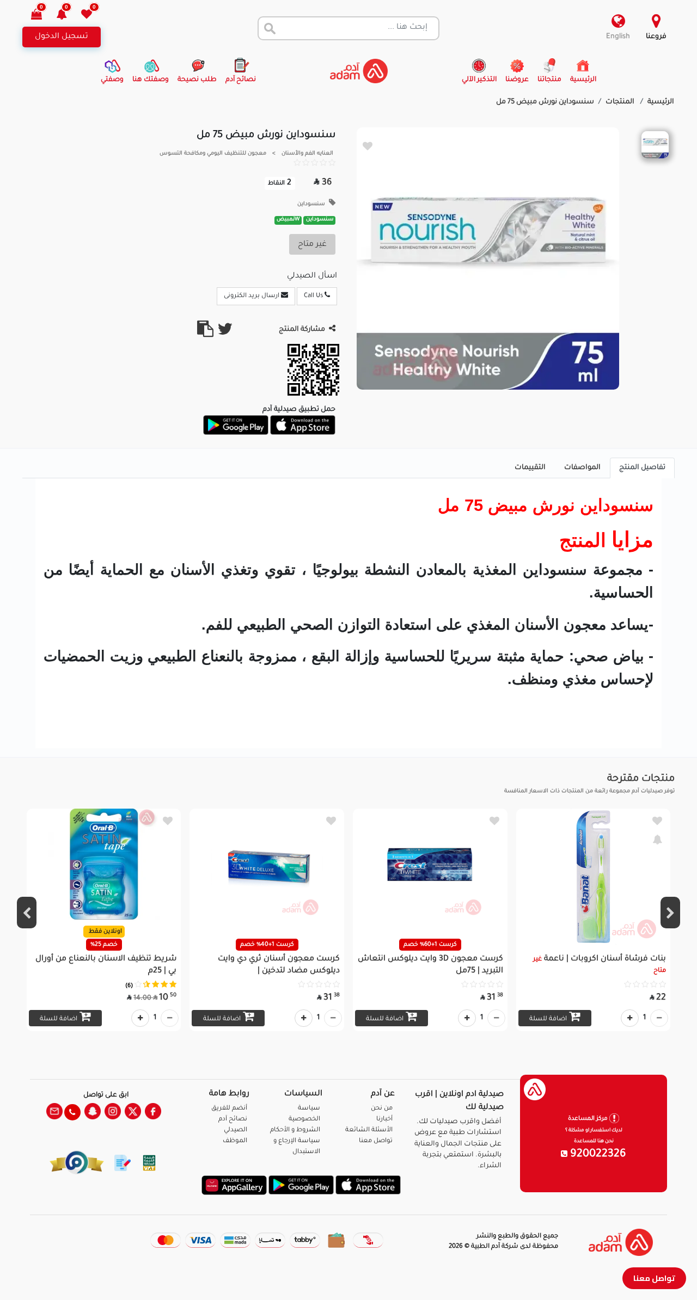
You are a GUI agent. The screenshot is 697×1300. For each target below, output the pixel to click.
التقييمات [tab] (530, 468)
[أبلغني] (657, 839)
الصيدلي (235, 1130)
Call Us (314, 296)
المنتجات (621, 102)
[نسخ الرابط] (205, 333)
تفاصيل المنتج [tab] (642, 468)
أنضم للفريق (229, 1108)
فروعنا (656, 37)
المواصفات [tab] (582, 468)
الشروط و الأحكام (295, 1130)
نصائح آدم (232, 1119)
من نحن (382, 1108)
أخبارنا (384, 1119)
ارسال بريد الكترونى (252, 296)
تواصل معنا (654, 1278)
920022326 (596, 1155)
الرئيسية (660, 102)
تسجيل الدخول (61, 37)
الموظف (235, 1141)
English (618, 37)
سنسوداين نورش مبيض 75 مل (545, 102)
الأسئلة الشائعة (369, 1130)
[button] (68, 15)
